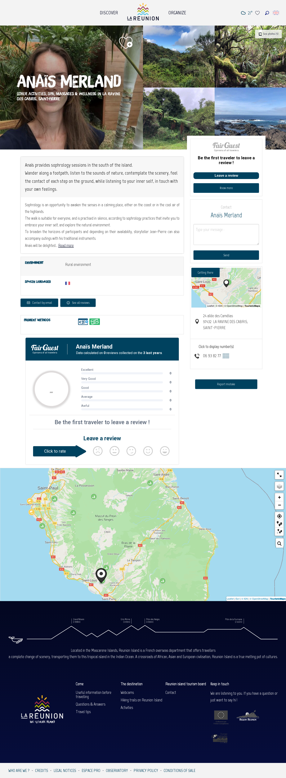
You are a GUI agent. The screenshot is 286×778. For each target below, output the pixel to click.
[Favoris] (258, 13)
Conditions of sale (179, 770)
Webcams (127, 692)
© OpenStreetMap (259, 598)
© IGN (244, 598)
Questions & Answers (90, 704)
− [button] (279, 505)
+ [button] (279, 497)
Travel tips (83, 712)
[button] (267, 13)
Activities (127, 707)
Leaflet (230, 598)
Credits (41, 770)
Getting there (205, 272)
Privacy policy (146, 770)
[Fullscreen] (279, 475)
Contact (170, 692)
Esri (238, 598)
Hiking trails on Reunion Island (141, 700)
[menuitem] (109, 11)
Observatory (117, 770)
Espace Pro (91, 770)
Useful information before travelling (93, 694)
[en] (276, 13)
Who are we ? (19, 770)
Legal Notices (65, 770)
